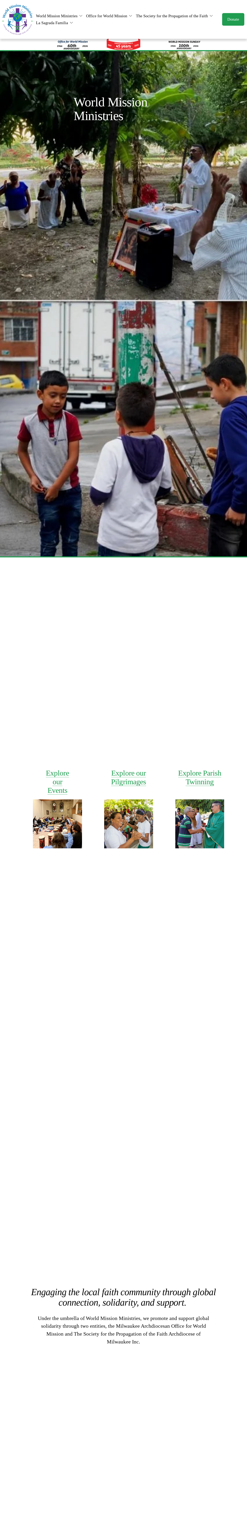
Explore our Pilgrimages (128, 777)
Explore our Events (57, 782)
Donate (233, 19)
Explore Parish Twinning (199, 777)
